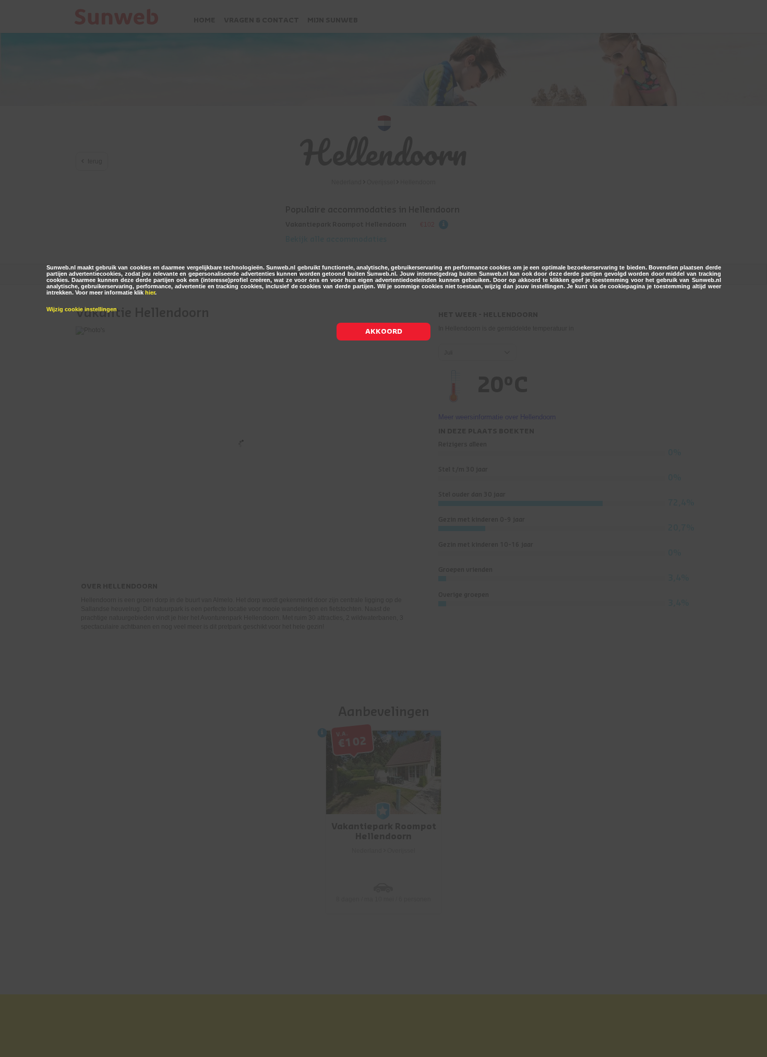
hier (150, 292)
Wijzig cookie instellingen (81, 309)
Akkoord (383, 331)
